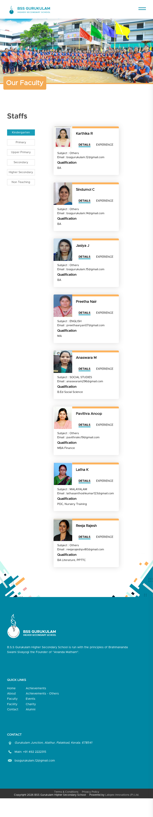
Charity (31, 704)
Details (84, 144)
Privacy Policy (90, 792)
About (11, 693)
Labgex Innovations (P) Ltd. (122, 795)
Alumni (30, 709)
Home (11, 688)
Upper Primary (21, 152)
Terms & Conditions (66, 792)
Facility (12, 704)
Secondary (21, 162)
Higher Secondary (21, 172)
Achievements (36, 688)
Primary (21, 142)
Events (30, 698)
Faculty (12, 698)
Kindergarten (21, 132)
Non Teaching (21, 182)
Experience (104, 144)
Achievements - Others (42, 693)
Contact (12, 709)
